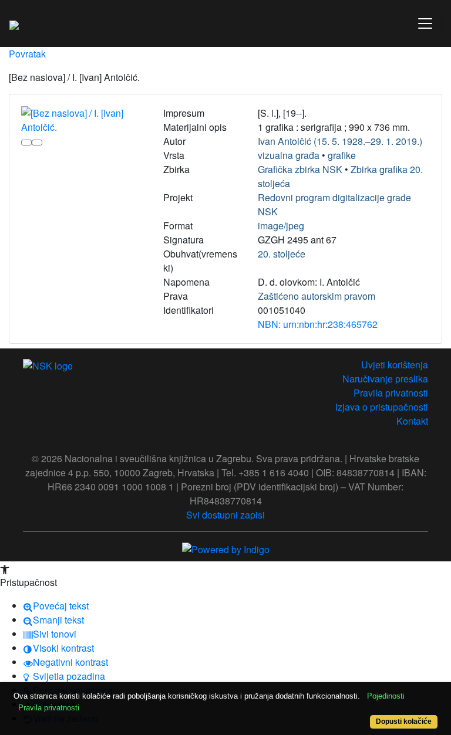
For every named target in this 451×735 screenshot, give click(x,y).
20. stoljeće (281, 253)
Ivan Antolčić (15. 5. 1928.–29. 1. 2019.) (340, 141)
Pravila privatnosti (391, 392)
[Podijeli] (37, 142)
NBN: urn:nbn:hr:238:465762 (318, 324)
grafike (342, 155)
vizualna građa (288, 155)
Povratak (27, 53)
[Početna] (14, 23)
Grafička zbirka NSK (300, 169)
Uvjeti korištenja (394, 364)
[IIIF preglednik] (26, 142)
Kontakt (412, 421)
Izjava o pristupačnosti (381, 407)
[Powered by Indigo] (226, 548)
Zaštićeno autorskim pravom (316, 296)
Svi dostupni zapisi (225, 514)
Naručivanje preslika (385, 378)
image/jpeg (281, 225)
